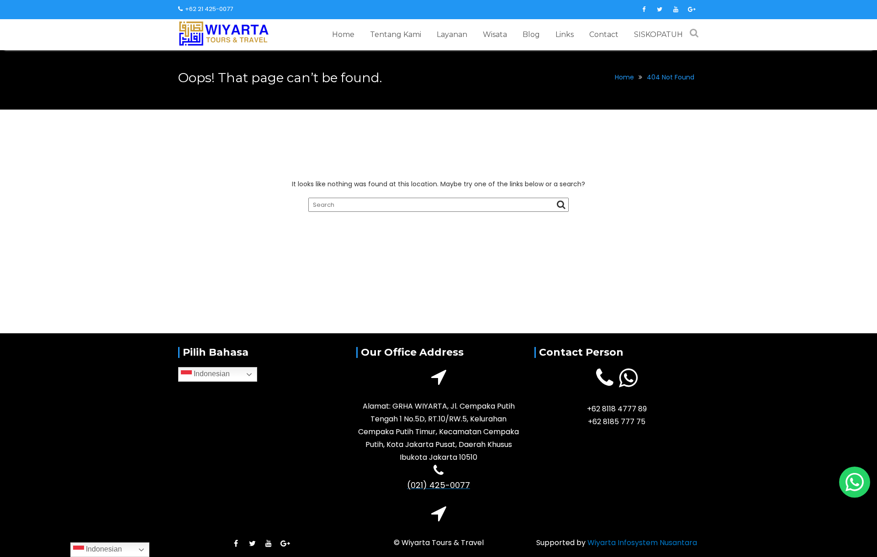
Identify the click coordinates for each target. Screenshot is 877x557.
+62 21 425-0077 (209, 9)
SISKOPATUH (658, 34)
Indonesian (211, 374)
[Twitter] (659, 9)
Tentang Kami (395, 34)
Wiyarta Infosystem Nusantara (642, 542)
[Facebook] (643, 9)
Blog (531, 34)
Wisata (495, 34)
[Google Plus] (691, 9)
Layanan (452, 34)
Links (564, 34)
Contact (603, 34)
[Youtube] (675, 9)
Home (343, 34)
